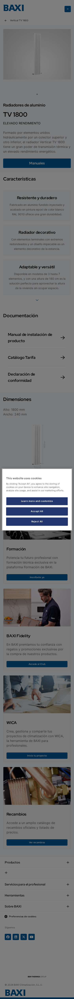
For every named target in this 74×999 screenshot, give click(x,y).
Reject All (37, 521)
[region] (37, 499)
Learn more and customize (37, 501)
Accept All (37, 511)
